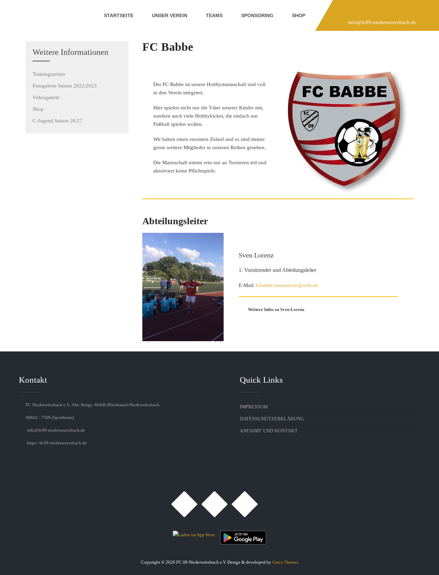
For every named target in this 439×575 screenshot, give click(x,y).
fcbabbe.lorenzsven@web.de (287, 285)
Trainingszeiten (49, 74)
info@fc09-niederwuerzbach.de (382, 22)
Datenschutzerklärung (272, 418)
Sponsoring (257, 15)
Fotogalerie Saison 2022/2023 (65, 85)
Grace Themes (285, 562)
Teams (214, 15)
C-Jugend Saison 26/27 (57, 120)
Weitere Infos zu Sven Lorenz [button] (276, 309)
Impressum (254, 406)
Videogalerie (46, 97)
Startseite (118, 15)
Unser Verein (169, 15)
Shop (298, 15)
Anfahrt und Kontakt (269, 430)
